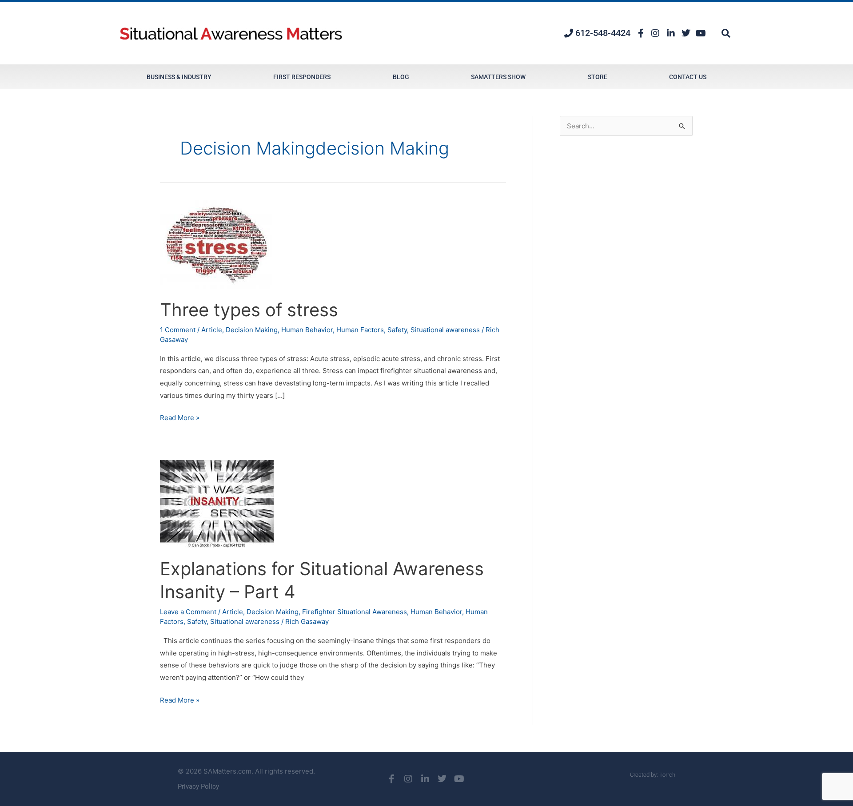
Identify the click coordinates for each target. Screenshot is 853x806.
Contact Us (687, 76)
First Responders (302, 76)
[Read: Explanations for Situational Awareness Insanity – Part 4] (217, 503)
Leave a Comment (188, 611)
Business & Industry (179, 76)
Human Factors (360, 330)
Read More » (179, 417)
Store (597, 76)
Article (211, 330)
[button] (726, 33)
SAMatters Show (498, 76)
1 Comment (177, 330)
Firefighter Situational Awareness (354, 611)
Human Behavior (307, 330)
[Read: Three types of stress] (216, 243)
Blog (401, 76)
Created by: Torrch (652, 774)
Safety (397, 330)
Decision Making (252, 330)
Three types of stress (249, 310)
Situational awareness (445, 330)
